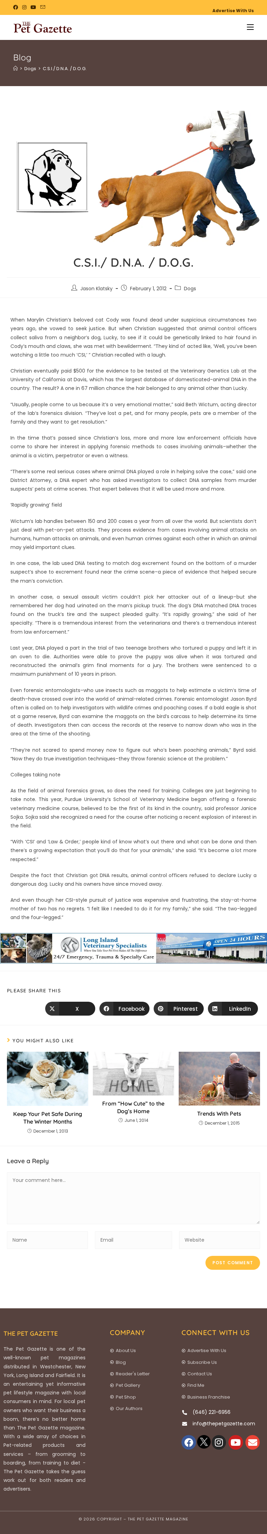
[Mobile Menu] (248, 27)
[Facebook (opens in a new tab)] (16, 7)
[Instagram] (219, 1442)
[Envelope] (252, 1442)
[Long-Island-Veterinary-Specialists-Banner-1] (133, 947)
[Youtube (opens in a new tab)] (33, 7)
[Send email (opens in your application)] (42, 7)
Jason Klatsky (96, 288)
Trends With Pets (219, 1113)
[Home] (15, 68)
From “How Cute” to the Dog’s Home (133, 1107)
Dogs (190, 288)
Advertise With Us (233, 11)
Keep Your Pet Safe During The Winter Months (47, 1117)
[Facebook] (188, 1442)
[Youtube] (235, 1442)
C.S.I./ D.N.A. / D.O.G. (65, 68)
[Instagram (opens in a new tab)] (24, 7)
